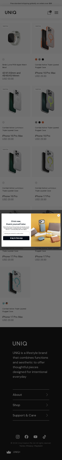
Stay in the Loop (16, 238)
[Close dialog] (58, 215)
